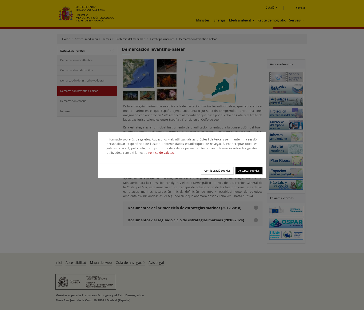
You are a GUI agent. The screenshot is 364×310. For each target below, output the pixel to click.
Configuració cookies (217, 170)
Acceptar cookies (249, 170)
